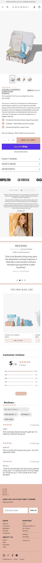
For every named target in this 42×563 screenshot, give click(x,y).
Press (4, 547)
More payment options (21, 151)
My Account (26, 528)
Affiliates (25, 534)
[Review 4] (24, 280)
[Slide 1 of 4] (12, 79)
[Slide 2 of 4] (18, 79)
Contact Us (26, 540)
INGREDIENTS (8, 169)
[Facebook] (12, 555)
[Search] (7, 7)
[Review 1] (17, 280)
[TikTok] (8, 555)
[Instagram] (4, 555)
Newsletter (6, 545)
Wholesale (25, 537)
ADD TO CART (18, 340)
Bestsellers (6, 528)
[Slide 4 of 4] (29, 79)
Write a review (21, 393)
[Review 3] (22, 280)
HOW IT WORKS (9, 159)
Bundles (5, 531)
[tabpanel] (21, 443)
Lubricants (6, 526)
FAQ (23, 523)
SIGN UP (33, 510)
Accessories (6, 533)
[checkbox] (9, 419)
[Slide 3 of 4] (24, 79)
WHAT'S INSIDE (9, 164)
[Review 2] (19, 280)
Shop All (5, 523)
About (5, 540)
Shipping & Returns (28, 526)
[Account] (34, 7)
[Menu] (2, 7)
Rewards (25, 531)
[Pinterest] (16, 555)
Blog (4, 542)
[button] (21, 371)
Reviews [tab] (9, 402)
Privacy (22, 559)
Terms (16, 559)
